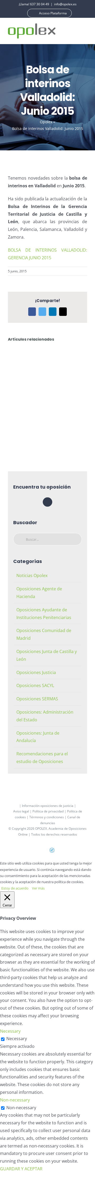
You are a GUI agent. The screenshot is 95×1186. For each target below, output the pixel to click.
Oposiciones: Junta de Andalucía (37, 737)
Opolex (46, 121)
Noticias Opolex (32, 575)
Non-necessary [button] (15, 1100)
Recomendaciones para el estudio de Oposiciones (42, 757)
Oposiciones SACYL (35, 685)
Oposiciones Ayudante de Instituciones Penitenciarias (43, 613)
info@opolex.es (65, 4)
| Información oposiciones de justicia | (47, 805)
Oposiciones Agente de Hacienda (39, 592)
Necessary (16, 1038)
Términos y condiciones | (48, 817)
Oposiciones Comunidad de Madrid (43, 634)
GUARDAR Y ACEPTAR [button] (21, 1169)
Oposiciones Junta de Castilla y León (46, 655)
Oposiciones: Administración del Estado (44, 716)
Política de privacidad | (49, 811)
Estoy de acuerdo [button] (14, 888)
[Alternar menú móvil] (85, 31)
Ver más (38, 888)
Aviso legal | (22, 811)
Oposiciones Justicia (36, 672)
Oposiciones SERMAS (37, 699)
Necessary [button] (10, 1031)
